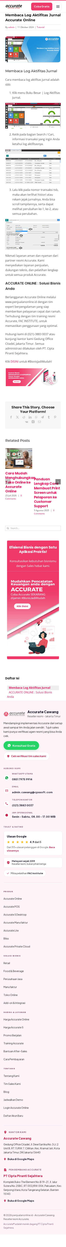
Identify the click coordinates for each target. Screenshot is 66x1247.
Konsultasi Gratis (23, 745)
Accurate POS (12, 906)
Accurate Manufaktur (16, 922)
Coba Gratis (41, 6)
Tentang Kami (11, 1075)
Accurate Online (13, 898)
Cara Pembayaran (14, 1059)
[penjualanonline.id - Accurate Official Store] (13, 6)
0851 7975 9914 (22, 779)
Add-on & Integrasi (14, 1002)
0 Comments (13, 497)
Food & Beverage (14, 971)
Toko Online (11, 994)
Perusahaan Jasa (13, 979)
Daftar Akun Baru (13, 1115)
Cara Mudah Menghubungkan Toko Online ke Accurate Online (20, 482)
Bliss (6, 938)
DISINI (14, 361)
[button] (8, 481)
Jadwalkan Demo (13, 1099)
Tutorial (40, 27)
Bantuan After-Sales (15, 1051)
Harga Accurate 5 (13, 1027)
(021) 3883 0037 (22, 805)
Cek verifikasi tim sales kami (28, 756)
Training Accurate (14, 1043)
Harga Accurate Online (16, 1019)
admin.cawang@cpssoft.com (32, 792)
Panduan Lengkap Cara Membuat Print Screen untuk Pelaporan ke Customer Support (47, 493)
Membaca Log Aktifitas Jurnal (29, 688)
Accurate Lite (11, 930)
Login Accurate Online (16, 1107)
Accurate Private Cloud (17, 946)
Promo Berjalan (12, 1035)
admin (11, 27)
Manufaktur (10, 986)
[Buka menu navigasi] (58, 6)
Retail (7, 963)
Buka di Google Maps (21, 1159)
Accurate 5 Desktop (15, 914)
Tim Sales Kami (12, 1083)
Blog (6, 1091)
